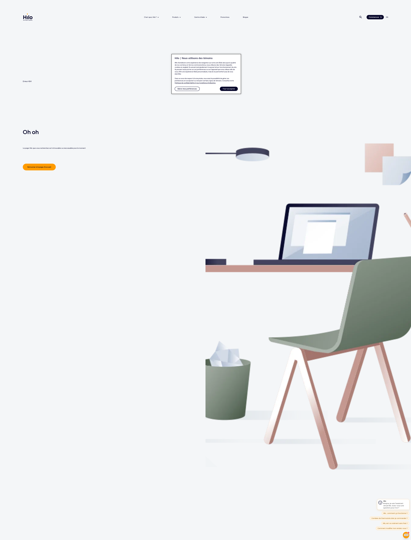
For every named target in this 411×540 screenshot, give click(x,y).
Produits (175, 17)
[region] (206, 74)
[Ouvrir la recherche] (360, 17)
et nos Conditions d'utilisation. (205, 83)
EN (387, 17)
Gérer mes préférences (187, 89)
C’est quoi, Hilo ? (150, 17)
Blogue (245, 17)
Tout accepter (229, 89)
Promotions (224, 17)
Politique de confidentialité (184, 83)
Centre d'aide (199, 17)
